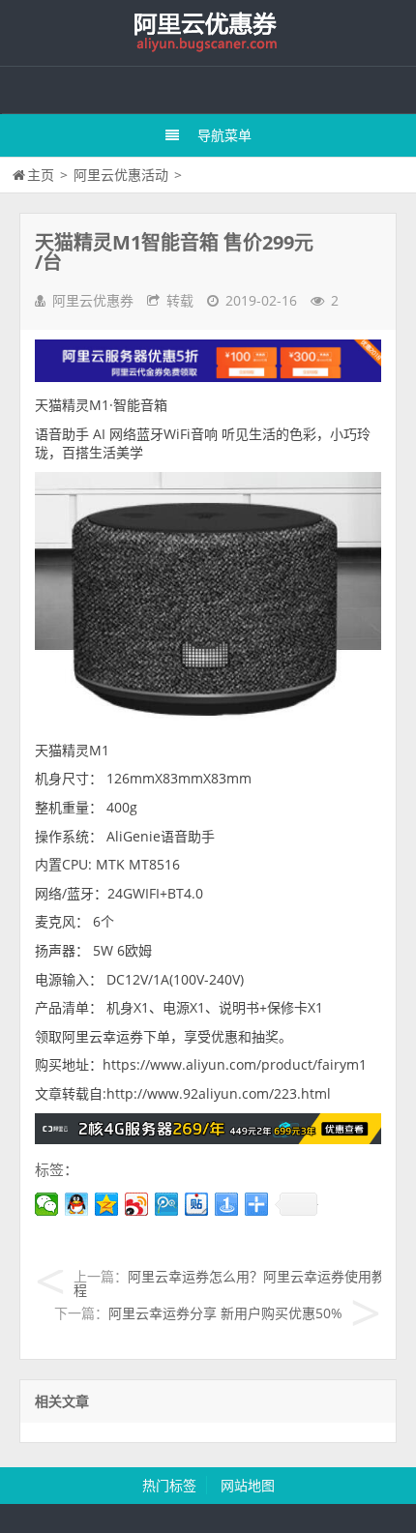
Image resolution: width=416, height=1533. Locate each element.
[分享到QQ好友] (77, 1204)
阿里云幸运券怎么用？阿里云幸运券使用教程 (229, 1283)
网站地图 (248, 1485)
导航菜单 (224, 135)
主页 (40, 174)
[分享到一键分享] (227, 1204)
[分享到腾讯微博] (167, 1204)
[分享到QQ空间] (107, 1204)
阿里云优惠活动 (121, 174)
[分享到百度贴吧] (197, 1204)
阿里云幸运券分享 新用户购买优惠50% (225, 1313)
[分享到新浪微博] (137, 1204)
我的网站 (208, 33)
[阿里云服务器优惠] (208, 1139)
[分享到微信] (47, 1204)
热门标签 (169, 1485)
